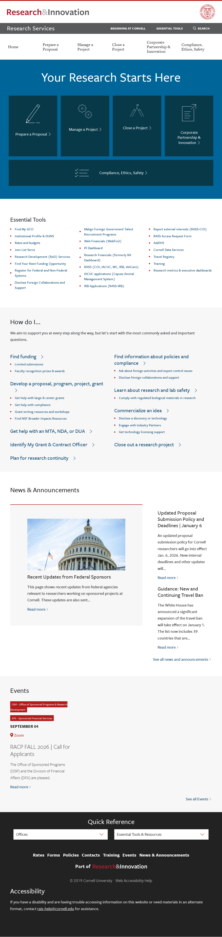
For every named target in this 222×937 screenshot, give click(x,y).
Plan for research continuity (39, 457)
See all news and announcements (180, 659)
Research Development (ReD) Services (42, 256)
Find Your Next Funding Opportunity (40, 263)
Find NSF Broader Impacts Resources (41, 418)
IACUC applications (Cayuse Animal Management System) (109, 276)
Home (13, 46)
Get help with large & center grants (39, 397)
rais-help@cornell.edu (55, 908)
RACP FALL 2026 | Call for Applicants (40, 750)
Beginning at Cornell (128, 28)
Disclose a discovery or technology (143, 418)
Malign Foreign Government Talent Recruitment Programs (108, 232)
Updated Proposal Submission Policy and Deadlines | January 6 (181, 519)
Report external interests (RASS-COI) (180, 229)
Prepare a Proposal (51, 46)
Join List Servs (25, 249)
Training (159, 263)
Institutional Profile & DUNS (34, 236)
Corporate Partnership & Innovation (158, 47)
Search (204, 28)
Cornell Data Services (168, 249)
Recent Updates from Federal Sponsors (69, 576)
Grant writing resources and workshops (42, 411)
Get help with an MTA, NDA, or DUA (47, 431)
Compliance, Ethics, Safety (192, 46)
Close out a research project (144, 444)
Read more (38, 609)
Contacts (91, 855)
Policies (71, 855)
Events (129, 855)
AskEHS (158, 242)
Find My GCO (24, 229)
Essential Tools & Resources (139, 834)
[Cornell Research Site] (48, 12)
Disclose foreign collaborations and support (149, 377)
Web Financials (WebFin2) (103, 241)
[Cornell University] (207, 12)
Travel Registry (163, 256)
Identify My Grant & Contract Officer (48, 444)
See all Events (197, 799)
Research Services (31, 28)
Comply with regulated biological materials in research (157, 397)
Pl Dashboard (93, 247)
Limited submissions (29, 364)
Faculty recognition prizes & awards (40, 370)
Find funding (23, 356)
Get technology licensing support (142, 431)
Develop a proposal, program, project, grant (56, 383)
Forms (53, 855)
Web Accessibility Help (133, 880)
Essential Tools (170, 28)
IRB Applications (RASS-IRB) (104, 285)
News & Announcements (164, 855)
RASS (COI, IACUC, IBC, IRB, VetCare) (111, 266)
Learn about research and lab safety (152, 390)
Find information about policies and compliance (151, 359)
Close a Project (118, 46)
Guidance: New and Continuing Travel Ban (180, 592)
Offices (22, 834)
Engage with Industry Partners (140, 425)
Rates (38, 855)
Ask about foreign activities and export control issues (155, 370)
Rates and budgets (27, 242)
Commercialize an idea (138, 410)
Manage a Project (85, 46)
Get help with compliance (33, 404)
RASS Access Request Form (172, 236)
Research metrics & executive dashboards (182, 270)
